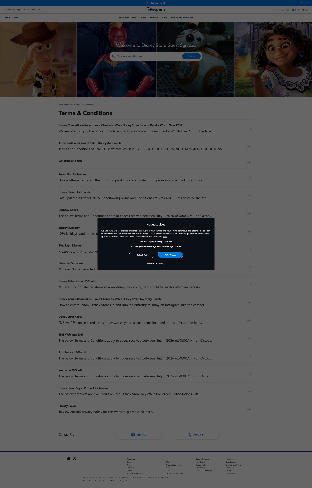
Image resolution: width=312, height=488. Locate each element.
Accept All (170, 254)
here (165, 236)
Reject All (141, 254)
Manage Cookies (156, 263)
